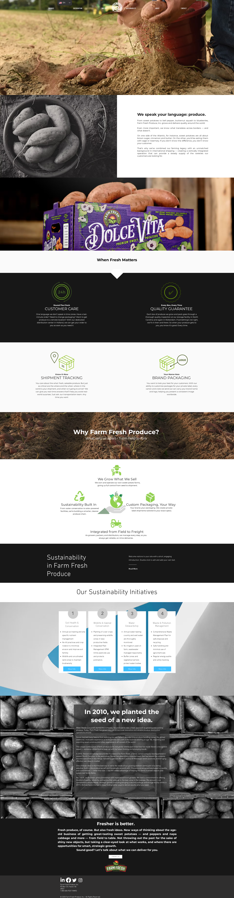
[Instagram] (80, 880)
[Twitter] (74, 880)
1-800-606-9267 (65, 891)
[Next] (220, 47)
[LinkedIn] (62, 880)
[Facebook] (68, 880)
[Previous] (13, 47)
